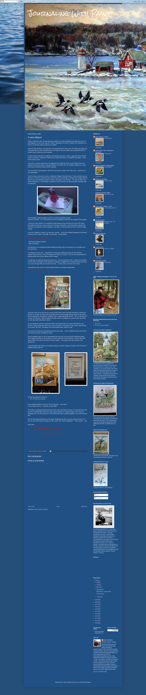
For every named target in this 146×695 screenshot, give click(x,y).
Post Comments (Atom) (41, 509)
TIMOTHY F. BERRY (109, 248)
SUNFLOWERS (108, 167)
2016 (96, 606)
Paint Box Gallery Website (102, 325)
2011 (96, 618)
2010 (96, 620)
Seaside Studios (100, 220)
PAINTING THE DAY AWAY (102, 193)
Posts (97, 495)
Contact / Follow (108, 180)
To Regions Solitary (100, 261)
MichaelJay (76, 682)
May (98, 582)
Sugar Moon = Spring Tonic (103, 591)
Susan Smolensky (100, 233)
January (99, 597)
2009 (96, 623)
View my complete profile (100, 671)
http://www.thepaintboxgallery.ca (99, 632)
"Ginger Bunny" (108, 153)
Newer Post (31, 506)
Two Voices (98, 323)
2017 (96, 604)
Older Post (84, 506)
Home (58, 506)
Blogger (89, 682)
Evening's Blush (108, 138)
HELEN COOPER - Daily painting (104, 165)
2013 (96, 613)
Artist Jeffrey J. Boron (101, 137)
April (98, 585)
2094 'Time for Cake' (109, 194)
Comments (99, 498)
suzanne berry (99, 247)
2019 (96, 599)
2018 (96, 602)
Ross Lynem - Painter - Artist (103, 206)
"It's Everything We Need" (110, 207)
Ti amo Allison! (100, 594)
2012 (96, 616)
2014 (96, 611)
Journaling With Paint (69, 13)
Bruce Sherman (108, 640)
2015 (96, 609)
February (99, 589)
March (98, 587)
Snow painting (107, 262)
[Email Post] (50, 451)
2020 (96, 580)
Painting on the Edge (101, 179)
